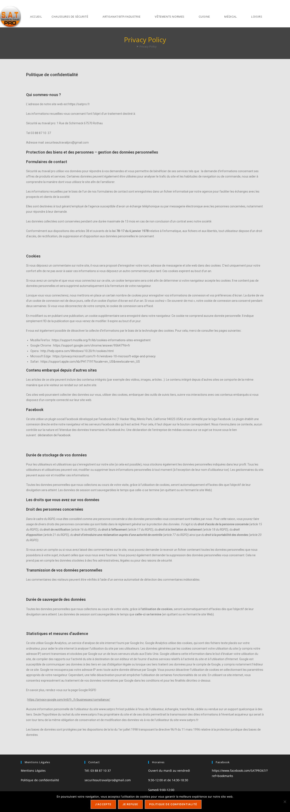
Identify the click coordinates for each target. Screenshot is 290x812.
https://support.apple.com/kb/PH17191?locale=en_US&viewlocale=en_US (90, 361)
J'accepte (103, 804)
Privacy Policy (148, 46)
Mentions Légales (33, 771)
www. (102, 709)
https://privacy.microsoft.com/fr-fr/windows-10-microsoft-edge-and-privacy (104, 356)
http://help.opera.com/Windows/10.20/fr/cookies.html (77, 351)
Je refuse (130, 804)
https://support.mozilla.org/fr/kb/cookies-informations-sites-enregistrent (101, 340)
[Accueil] (134, 46)
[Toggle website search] (277, 16)
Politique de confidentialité (40, 780)
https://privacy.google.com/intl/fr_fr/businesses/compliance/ (68, 699)
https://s (74, 104)
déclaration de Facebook (54, 435)
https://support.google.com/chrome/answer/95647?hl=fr (91, 345)
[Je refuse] (285, 801)
